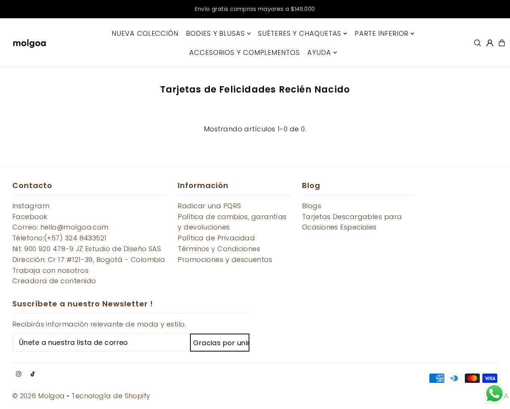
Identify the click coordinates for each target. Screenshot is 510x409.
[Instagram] (18, 374)
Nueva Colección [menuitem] (145, 33)
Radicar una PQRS (209, 205)
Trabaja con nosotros (50, 270)
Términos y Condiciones (219, 248)
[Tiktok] (33, 374)
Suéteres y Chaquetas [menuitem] (299, 33)
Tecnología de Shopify (110, 395)
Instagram (30, 205)
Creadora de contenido (54, 280)
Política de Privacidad (216, 238)
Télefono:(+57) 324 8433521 (59, 238)
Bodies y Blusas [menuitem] (215, 33)
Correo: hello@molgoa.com (60, 227)
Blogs (311, 205)
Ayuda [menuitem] (319, 52)
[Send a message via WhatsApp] (494, 393)
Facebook (29, 216)
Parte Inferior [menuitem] (382, 33)
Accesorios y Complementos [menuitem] (244, 52)
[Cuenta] (489, 43)
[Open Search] (477, 43)
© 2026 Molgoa (38, 395)
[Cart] (502, 43)
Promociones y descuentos (225, 259)
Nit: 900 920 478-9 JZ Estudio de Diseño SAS (86, 248)
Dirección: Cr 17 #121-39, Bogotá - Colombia (88, 259)
